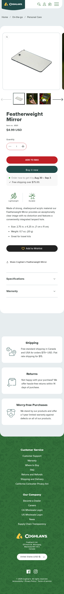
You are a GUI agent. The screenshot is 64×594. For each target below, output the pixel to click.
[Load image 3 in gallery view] (45, 98)
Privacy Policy (30, 581)
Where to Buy (32, 465)
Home (5, 17)
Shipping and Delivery (32, 479)
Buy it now (32, 170)
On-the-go (17, 17)
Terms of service (45, 581)
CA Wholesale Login (32, 510)
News (32, 519)
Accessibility (17, 581)
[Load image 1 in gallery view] (19, 98)
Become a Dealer (32, 500)
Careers (32, 505)
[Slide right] (58, 99)
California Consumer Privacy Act (32, 483)
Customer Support (32, 456)
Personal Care (34, 17)
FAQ (32, 470)
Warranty (32, 460)
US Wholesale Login (32, 514)
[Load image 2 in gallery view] (32, 98)
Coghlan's (27, 579)
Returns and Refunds (32, 474)
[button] (39, 4)
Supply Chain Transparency (32, 524)
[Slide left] (6, 99)
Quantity (10, 139)
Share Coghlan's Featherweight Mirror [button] (28, 262)
